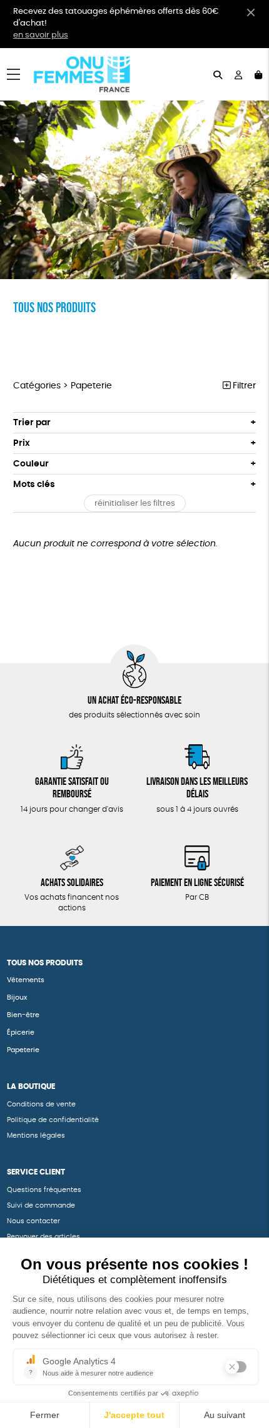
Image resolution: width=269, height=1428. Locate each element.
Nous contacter (33, 1221)
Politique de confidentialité (53, 1119)
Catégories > (62, 386)
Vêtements (25, 980)
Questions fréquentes (44, 1189)
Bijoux (17, 997)
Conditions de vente (41, 1104)
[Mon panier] (258, 74)
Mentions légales (36, 1135)
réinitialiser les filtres (134, 504)
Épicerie (20, 1032)
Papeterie (24, 1049)
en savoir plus (40, 35)
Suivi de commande (41, 1205)
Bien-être (23, 1015)
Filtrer (243, 386)
